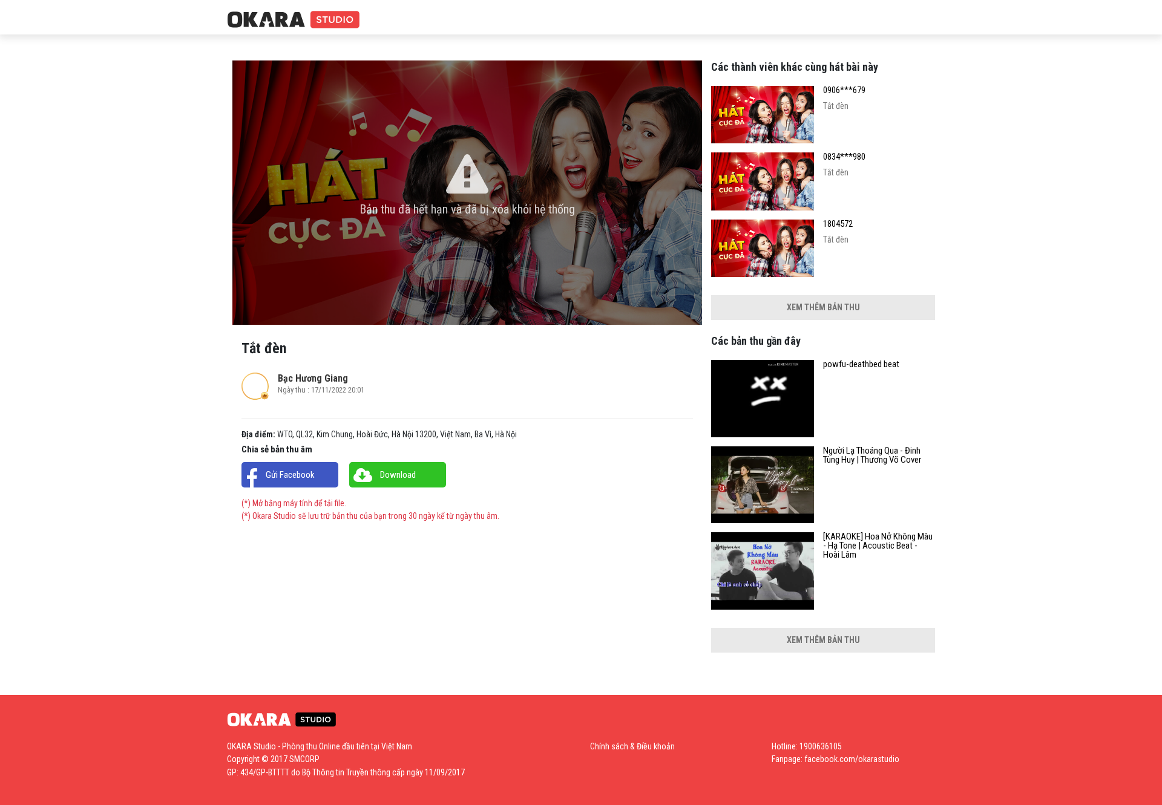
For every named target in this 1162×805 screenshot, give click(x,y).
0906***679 (844, 90)
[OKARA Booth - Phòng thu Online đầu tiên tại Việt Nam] (293, 20)
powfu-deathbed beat (861, 364)
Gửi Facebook (290, 474)
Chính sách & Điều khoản (632, 746)
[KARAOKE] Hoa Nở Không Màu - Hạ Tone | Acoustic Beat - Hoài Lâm (878, 545)
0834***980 (844, 156)
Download (398, 474)
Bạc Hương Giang (313, 378)
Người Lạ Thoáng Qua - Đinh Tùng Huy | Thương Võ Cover (872, 455)
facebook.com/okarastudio (851, 759)
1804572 (838, 224)
